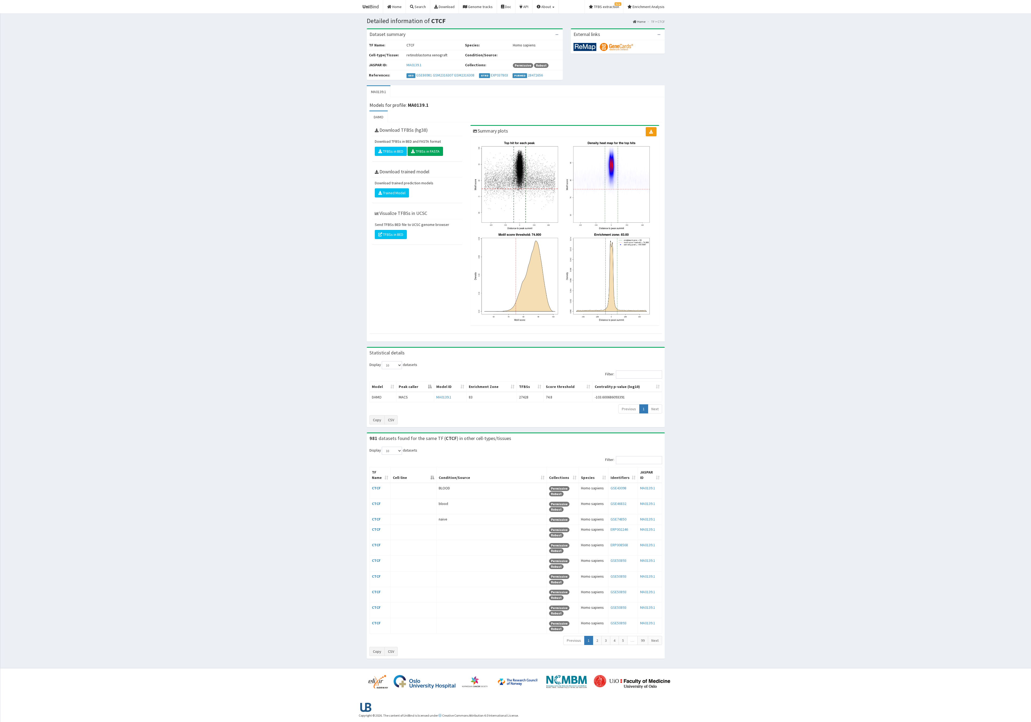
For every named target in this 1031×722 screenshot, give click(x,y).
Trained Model (393, 192)
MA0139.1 (414, 65)
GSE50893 (618, 560)
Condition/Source (454, 477)
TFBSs (524, 386)
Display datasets (393, 364)
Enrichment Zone (484, 386)
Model (377, 386)
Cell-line (400, 477)
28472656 (535, 75)
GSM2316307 (443, 75)
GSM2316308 (464, 75)
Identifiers (620, 477)
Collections (559, 477)
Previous (629, 408)
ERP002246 (619, 529)
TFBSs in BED (392, 151)
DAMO (378, 117)
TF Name (377, 475)
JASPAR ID (646, 475)
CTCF (376, 488)
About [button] (546, 6)
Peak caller (408, 386)
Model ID (444, 386)
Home (641, 22)
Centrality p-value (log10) (617, 386)
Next (655, 408)
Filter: (609, 374)
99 (643, 640)
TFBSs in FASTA (427, 151)
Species (588, 477)
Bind (370, 6)
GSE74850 (618, 519)
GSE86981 (424, 75)
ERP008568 (619, 545)
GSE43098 (618, 488)
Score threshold (560, 386)
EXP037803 (499, 75)
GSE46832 (618, 503)
